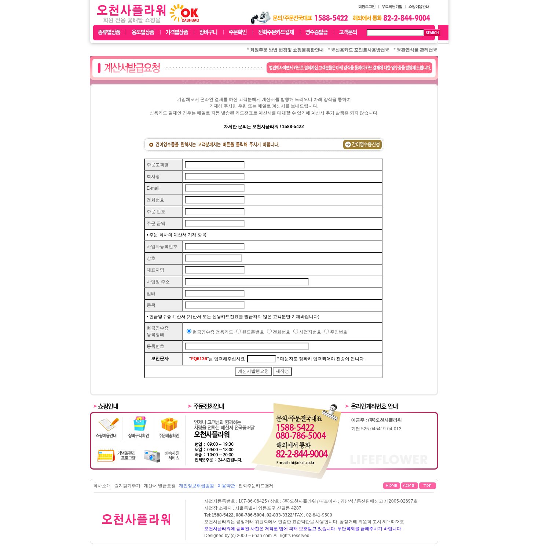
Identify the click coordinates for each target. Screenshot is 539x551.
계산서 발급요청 (160, 485)
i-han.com (262, 535)
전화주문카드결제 (256, 485)
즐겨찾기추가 (127, 485)
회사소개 (102, 485)
